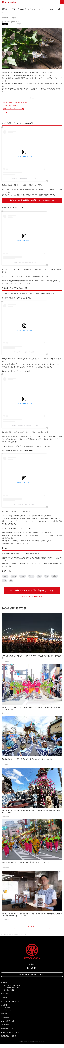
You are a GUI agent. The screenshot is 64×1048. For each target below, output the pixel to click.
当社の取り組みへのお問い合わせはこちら (32, 590)
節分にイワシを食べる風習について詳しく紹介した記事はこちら (32, 200)
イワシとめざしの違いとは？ (12, 105)
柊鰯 (39, 576)
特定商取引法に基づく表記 (10, 1032)
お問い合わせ (5, 1017)
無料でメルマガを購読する (32, 596)
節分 (46, 576)
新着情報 (4, 997)
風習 (4, 580)
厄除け (31, 576)
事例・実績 (5, 994)
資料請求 (4, 1013)
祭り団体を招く (9, 990)
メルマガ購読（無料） (8, 1021)
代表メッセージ (9, 1010)
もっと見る (32, 926)
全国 (19, 24)
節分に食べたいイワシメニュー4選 (13, 109)
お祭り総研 (6, 934)
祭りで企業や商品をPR (11, 987)
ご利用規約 (5, 1025)
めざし (14, 576)
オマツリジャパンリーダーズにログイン (32, 974)
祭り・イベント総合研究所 (10, 1001)
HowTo (5, 576)
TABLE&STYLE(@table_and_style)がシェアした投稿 (24, 425)
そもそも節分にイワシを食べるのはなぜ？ (16, 102)
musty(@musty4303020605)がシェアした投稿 (24, 178)
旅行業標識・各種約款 (8, 1036)
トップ (2, 934)
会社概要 (7, 1007)
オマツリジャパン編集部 (9, 18)
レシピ (22, 576)
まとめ (5, 112)
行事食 (54, 576)
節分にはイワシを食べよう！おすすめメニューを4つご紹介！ (18, 934)
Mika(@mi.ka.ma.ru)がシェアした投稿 (24, 352)
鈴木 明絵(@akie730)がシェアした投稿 (24, 504)
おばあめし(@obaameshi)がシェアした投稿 (24, 262)
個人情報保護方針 (7, 1028)
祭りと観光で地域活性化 (12, 985)
